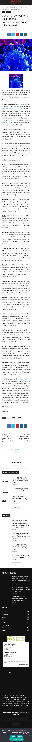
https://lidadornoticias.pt (16, 465)
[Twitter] (13, 34)
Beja (8, 417)
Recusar (20, 736)
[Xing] (18, 724)
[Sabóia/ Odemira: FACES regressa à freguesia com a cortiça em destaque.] (6, 599)
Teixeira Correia (10, 30)
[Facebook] (9, 34)
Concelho (13, 417)
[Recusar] (30, 735)
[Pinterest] (17, 34)
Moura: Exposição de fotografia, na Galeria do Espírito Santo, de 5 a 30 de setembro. (21, 589)
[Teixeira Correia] (3, 30)
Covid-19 (19, 417)
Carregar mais (15, 507)
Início (3, 7)
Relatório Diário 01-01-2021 (12, 109)
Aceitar (13, 736)
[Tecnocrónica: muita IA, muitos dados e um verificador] (6, 558)
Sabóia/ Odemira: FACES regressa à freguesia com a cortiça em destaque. (19, 598)
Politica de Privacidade (16, 739)
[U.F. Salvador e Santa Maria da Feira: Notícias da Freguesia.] (6, 490)
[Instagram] (9, 719)
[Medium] (17, 719)
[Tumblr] (25, 34)
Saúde (7, 7)
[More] (30, 34)
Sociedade (8, 12)
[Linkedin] (21, 34)
